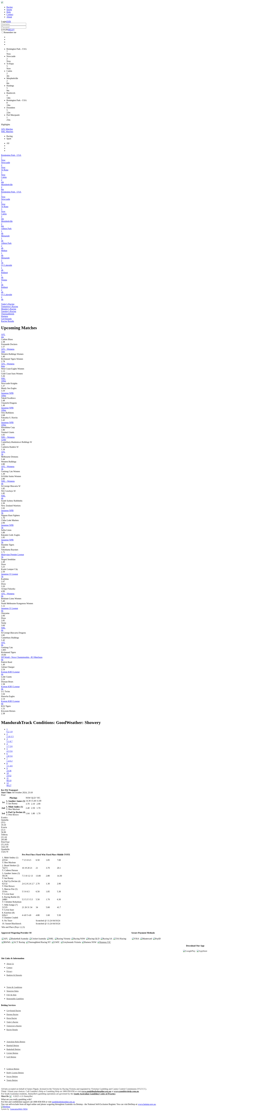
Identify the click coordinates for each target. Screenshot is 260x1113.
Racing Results (7, 321)
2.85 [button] (3, 620)
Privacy (9, 971)
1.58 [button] (3, 684)
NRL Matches (7, 131)
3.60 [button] (3, 625)
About (9, 17)
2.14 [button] (3, 699)
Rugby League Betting (15, 1073)
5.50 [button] (38, 899)
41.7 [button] (59, 907)
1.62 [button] (3, 508)
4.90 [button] (3, 591)
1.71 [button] (3, 552)
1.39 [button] (3, 474)
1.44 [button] (3, 459)
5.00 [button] (48, 907)
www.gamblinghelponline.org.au (96, 1091)
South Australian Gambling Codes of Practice (94, 1094)
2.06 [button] (3, 523)
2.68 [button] (3, 415)
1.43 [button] (3, 420)
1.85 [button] (3, 488)
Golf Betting (11, 1057)
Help (8, 12)
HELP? (11, 30)
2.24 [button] (3, 679)
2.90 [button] (59, 883)
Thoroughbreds (7, 314)
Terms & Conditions (14, 987)
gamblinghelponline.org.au (63, 1102)
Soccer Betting (12, 1076)
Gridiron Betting (12, 1069)
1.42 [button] (3, 640)
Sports (9, 9)
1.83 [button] (3, 435)
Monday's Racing (8, 309)
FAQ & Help (11, 995)
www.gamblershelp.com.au (126, 1091)
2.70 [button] (38, 883)
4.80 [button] (38, 915)
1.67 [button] (3, 581)
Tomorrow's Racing (9, 306)
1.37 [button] (3, 386)
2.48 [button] (3, 400)
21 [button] (37, 868)
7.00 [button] (59, 860)
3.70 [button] (48, 868)
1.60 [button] (48, 915)
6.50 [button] (38, 860)
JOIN (8, 21)
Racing (9, 7)
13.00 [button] (38, 876)
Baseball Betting (12, 1045)
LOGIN (4, 30)
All (7, 143)
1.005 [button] (3, 650)
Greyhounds (6, 319)
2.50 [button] (3, 571)
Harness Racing (12, 1014)
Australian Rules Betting (15, 1042)
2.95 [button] (3, 444)
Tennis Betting (12, 1080)
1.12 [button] (3, 606)
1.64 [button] (3, 694)
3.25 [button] (3, 567)
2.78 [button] (3, 361)
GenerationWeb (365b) (19, 1109)
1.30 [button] (48, 883)
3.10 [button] (3, 391)
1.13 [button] (3, 371)
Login (3, 21)
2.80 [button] (3, 464)
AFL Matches (7, 129)
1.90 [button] (3, 430)
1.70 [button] (3, 518)
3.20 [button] (3, 586)
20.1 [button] (59, 868)
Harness (4, 316)
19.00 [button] (3, 655)
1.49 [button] (3, 405)
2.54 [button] (3, 669)
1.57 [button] (3, 347)
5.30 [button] (3, 376)
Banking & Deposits (14, 975)
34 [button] (37, 907)
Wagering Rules (12, 991)
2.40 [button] (3, 562)
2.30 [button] (3, 503)
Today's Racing (7, 304)
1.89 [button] (3, 532)
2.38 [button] (3, 342)
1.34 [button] (3, 449)
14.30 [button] (59, 876)
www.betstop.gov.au (147, 1104)
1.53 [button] (3, 708)
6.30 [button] (59, 899)
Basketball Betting (13, 1049)
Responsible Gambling (15, 999)
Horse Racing (11, 1018)
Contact (9, 14)
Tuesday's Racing (8, 311)
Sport (8, 138)
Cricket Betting (12, 1053)
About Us (10, 964)
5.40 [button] (3, 601)
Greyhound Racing (13, 1010)
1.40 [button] (3, 356)
